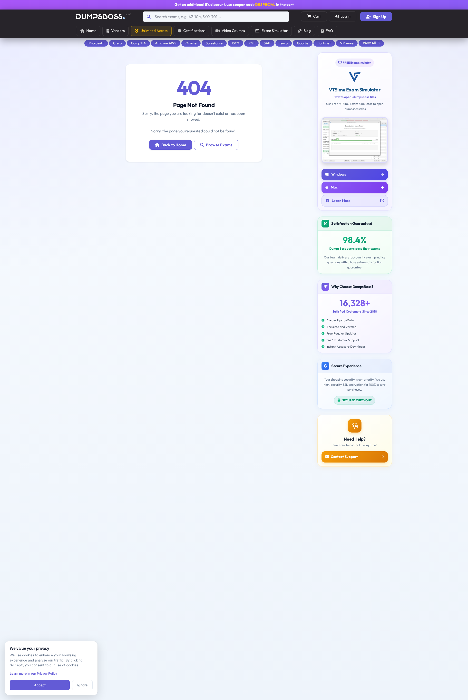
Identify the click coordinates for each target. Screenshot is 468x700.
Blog (307, 30)
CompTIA (138, 43)
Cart (317, 16)
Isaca (284, 43)
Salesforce (214, 43)
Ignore (82, 685)
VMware (346, 43)
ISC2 (235, 43)
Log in (345, 16)
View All (369, 43)
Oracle (190, 43)
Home (91, 30)
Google (302, 43)
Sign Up (379, 16)
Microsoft (96, 43)
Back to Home (173, 144)
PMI (251, 43)
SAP (267, 43)
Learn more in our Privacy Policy (33, 673)
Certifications (194, 30)
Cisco (117, 43)
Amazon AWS (165, 43)
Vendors (118, 30)
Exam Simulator (275, 30)
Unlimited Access (153, 30)
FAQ (329, 30)
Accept (40, 685)
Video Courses (233, 30)
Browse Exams (219, 144)
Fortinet (324, 43)
